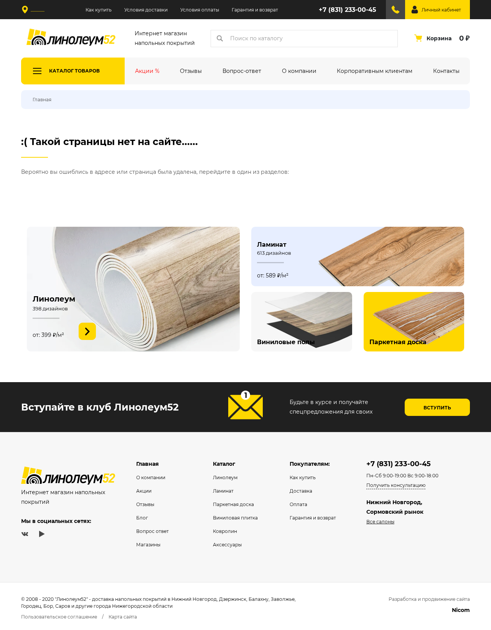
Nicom (461, 610)
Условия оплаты (199, 10)
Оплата (298, 504)
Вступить (437, 408)
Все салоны (380, 521)
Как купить (99, 10)
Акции (144, 491)
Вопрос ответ (152, 531)
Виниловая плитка (235, 518)
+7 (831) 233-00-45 (347, 9)
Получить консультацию (395, 485)
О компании (150, 477)
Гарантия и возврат (255, 10)
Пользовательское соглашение (59, 617)
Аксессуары (227, 545)
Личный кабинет (441, 10)
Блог (142, 518)
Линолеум (225, 477)
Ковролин (225, 531)
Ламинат (223, 491)
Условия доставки (146, 10)
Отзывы (145, 504)
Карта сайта (123, 617)
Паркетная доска (233, 504)
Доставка (301, 491)
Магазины (148, 545)
